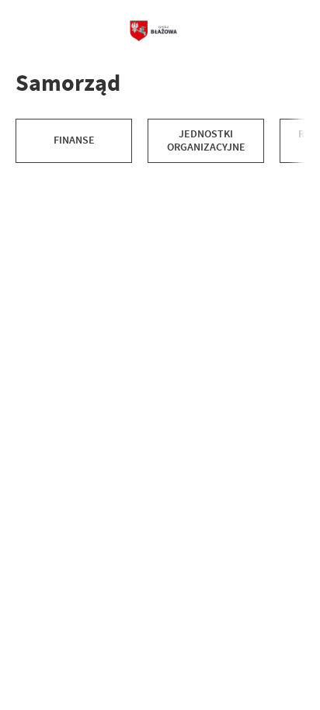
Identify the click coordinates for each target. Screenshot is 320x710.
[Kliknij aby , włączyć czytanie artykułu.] (28, 178)
